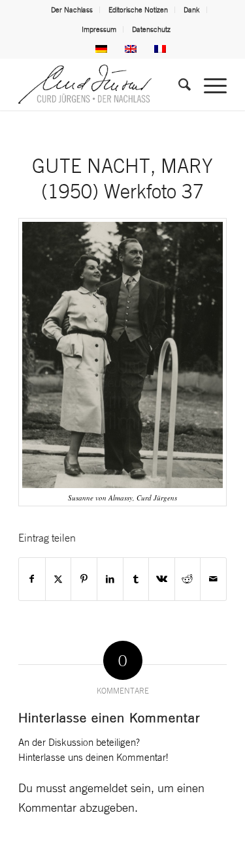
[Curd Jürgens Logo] (101, 84)
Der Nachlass (72, 9)
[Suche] (178, 84)
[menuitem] (72, 10)
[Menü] (209, 84)
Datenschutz (151, 29)
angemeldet (98, 787)
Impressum (99, 29)
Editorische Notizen (138, 9)
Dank (192, 9)
